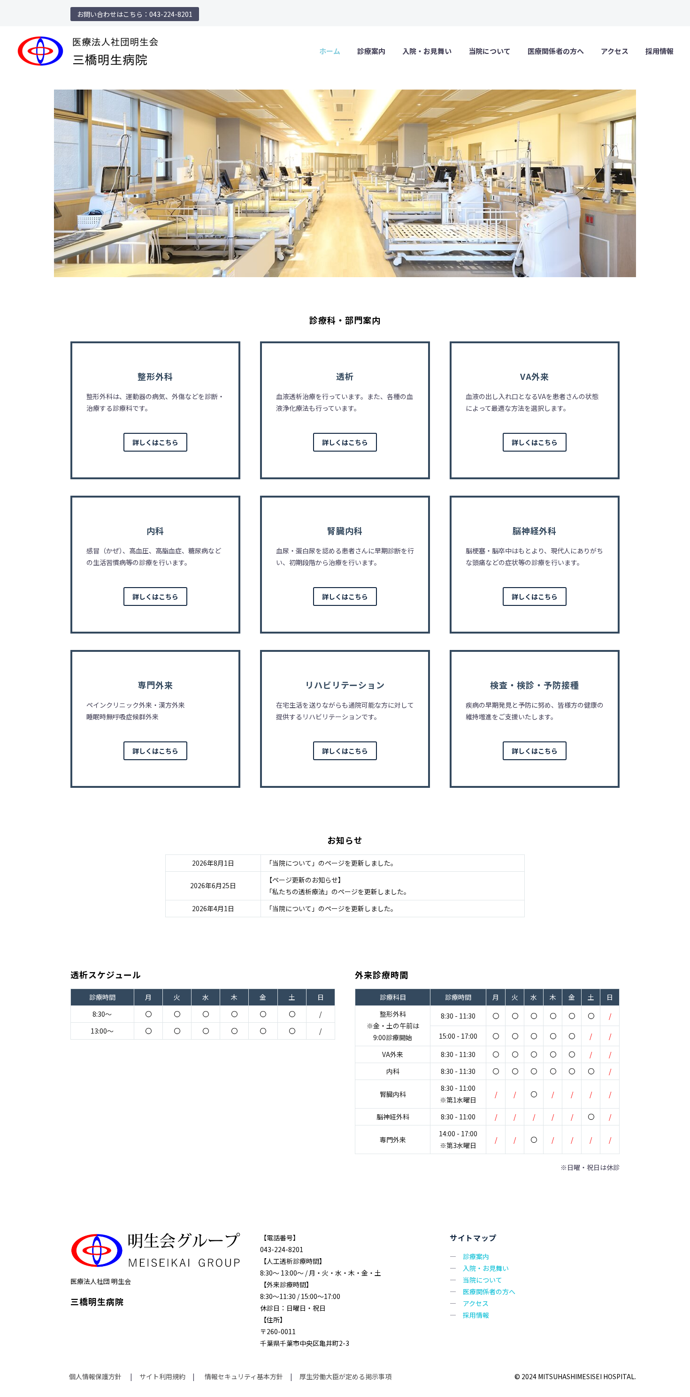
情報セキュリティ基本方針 (243, 1376)
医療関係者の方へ (556, 51)
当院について (489, 51)
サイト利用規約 (161, 1376)
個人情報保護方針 (96, 1376)
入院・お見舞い (427, 51)
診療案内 (371, 51)
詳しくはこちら (155, 442)
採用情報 (659, 51)
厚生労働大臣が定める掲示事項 (345, 1376)
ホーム (329, 51)
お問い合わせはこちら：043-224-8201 (134, 14)
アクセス (615, 51)
